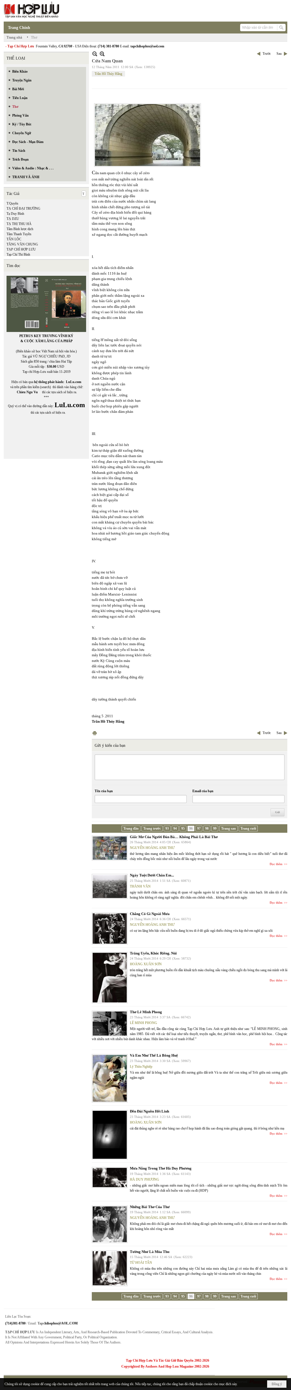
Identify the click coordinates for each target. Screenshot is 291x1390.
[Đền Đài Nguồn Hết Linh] (110, 1135)
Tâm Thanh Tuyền (19, 234)
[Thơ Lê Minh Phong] (110, 1024)
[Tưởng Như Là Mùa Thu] (110, 1268)
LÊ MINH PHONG (143, 1023)
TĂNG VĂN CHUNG (22, 244)
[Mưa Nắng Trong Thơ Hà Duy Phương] (110, 1177)
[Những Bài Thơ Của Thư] (110, 1224)
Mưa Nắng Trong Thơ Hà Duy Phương (161, 1168)
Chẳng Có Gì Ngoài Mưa (150, 914)
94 (175, 828)
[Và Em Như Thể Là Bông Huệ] (110, 1078)
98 (207, 828)
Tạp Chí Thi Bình (18, 254)
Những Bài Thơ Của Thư (150, 1207)
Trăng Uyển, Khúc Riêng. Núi (153, 953)
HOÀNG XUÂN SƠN (146, 964)
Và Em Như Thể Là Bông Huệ (154, 1055)
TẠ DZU (13, 219)
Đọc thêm (276, 864)
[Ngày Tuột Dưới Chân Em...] (110, 886)
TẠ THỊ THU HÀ (19, 224)
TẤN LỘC (14, 239)
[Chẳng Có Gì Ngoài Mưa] (110, 928)
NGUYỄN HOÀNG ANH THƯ (152, 848)
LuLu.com (73, 382)
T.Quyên (12, 203)
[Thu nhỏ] (95, 54)
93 (167, 828)
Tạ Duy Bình (15, 214)
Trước (267, 54)
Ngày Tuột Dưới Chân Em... (152, 875)
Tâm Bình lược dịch (20, 229)
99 (215, 828)
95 (183, 828)
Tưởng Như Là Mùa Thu (149, 1252)
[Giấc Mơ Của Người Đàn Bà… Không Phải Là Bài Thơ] (110, 848)
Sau (279, 54)
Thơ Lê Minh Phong (146, 1012)
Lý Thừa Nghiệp (141, 1067)
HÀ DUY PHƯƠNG (144, 1179)
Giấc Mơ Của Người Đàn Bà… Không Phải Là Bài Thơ (174, 837)
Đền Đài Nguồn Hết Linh (149, 1111)
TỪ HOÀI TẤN (141, 1263)
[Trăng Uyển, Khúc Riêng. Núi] (110, 977)
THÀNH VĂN (140, 886)
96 (191, 828)
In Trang (94, 733)
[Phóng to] (102, 54)
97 (199, 828)
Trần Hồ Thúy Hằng (108, 74)
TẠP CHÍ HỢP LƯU (21, 249)
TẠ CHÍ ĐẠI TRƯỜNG (23, 209)
